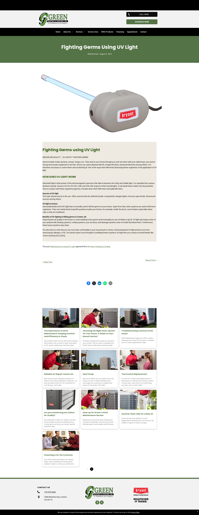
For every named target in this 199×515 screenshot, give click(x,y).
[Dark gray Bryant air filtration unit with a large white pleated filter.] (60, 400)
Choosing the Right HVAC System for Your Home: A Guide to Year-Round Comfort (99, 333)
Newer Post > (151, 260)
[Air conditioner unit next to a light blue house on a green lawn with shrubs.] (99, 360)
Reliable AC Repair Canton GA (58, 374)
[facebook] (97, 502)
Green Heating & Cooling (100, 246)
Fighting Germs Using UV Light (62, 246)
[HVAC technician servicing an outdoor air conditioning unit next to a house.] (138, 318)
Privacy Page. (135, 512)
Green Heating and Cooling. (54, 235)
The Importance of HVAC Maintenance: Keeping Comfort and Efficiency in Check (59, 333)
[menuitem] (56, 32)
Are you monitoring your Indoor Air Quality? (59, 414)
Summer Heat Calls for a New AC (137, 414)
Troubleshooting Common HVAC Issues (137, 332)
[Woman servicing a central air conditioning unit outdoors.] (60, 318)
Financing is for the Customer (58, 455)
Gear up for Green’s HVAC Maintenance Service (95, 414)
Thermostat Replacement (134, 374)
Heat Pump (88, 374)
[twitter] (102, 502)
